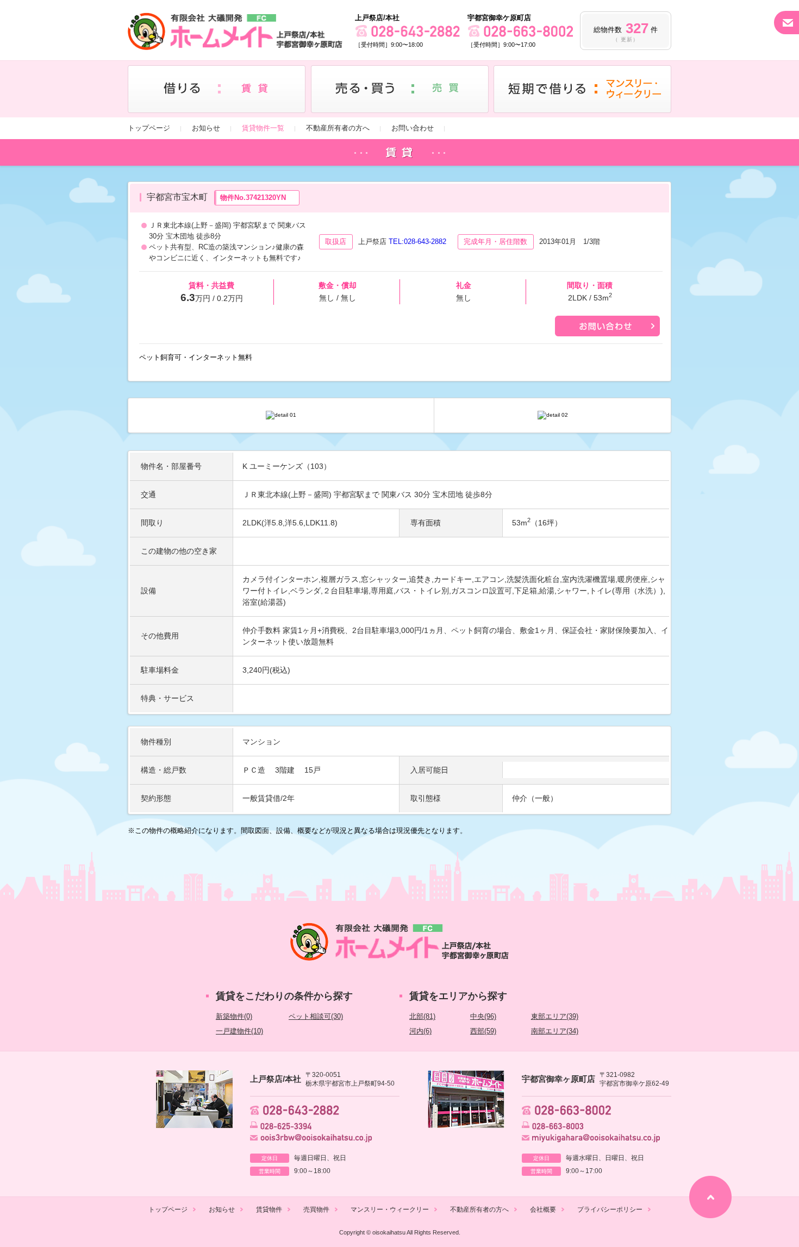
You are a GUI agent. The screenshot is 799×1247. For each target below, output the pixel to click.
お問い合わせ (412, 127)
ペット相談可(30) (316, 1016)
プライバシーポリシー (609, 1209)
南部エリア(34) (554, 1031)
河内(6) (420, 1031)
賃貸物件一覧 (263, 127)
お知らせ (206, 127)
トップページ (149, 127)
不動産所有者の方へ (338, 127)
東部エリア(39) (554, 1016)
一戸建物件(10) (239, 1031)
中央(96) (483, 1016)
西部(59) (483, 1031)
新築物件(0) (234, 1016)
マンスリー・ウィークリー (390, 1209)
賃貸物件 (269, 1209)
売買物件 (316, 1209)
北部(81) (422, 1016)
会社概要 (543, 1209)
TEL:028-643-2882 (417, 241)
